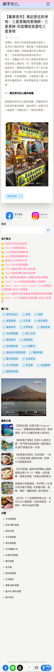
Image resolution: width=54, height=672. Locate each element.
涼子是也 (24, 662)
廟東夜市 (11, 327)
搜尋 (3, 224)
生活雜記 (9, 579)
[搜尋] (48, 230)
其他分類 (9, 531)
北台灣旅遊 (10, 537)
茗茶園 (29, 365)
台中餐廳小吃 (11, 549)
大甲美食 (28, 327)
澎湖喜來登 (12, 346)
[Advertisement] (27, 630)
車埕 (28, 314)
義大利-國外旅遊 (13, 591)
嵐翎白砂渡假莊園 (15, 352)
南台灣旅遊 (10, 543)
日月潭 (26, 320)
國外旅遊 (9, 561)
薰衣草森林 (12, 359)
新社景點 (43, 320)
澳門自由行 (12, 314)
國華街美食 (12, 371)
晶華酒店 (28, 340)
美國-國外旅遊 (12, 585)
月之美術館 (12, 365)
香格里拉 (11, 340)
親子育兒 (9, 597)
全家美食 (30, 359)
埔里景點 (11, 320)
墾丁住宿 (30, 333)
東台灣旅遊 (10, 573)
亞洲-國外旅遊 (12, 525)
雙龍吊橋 (37, 352)
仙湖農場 (45, 365)
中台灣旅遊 (10, 518)
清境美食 (45, 327)
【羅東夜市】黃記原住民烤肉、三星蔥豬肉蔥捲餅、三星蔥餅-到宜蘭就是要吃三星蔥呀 (26, 24)
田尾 (40, 314)
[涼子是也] (11, 4)
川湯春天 (30, 346)
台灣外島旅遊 (11, 555)
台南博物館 (12, 333)
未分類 (8, 567)
